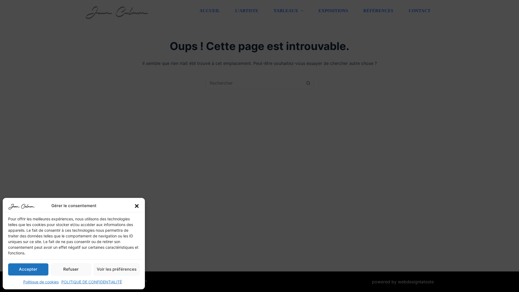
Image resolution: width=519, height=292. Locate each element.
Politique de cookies (41, 282)
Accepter (28, 269)
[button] (136, 206)
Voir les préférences (117, 269)
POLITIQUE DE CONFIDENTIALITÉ (91, 282)
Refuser (71, 269)
